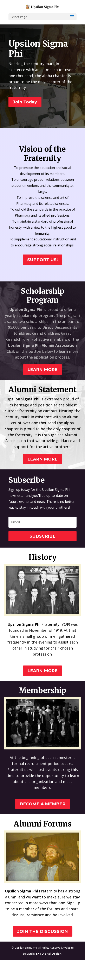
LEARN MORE (42, 369)
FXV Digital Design (48, 953)
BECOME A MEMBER (42, 803)
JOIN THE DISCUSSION (42, 931)
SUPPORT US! (42, 259)
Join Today (25, 101)
